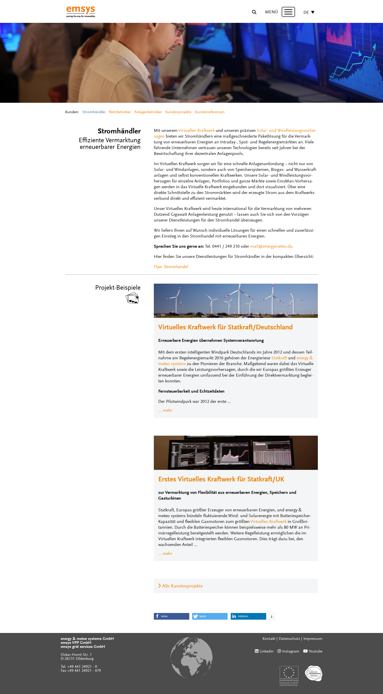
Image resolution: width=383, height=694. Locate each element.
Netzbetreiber (120, 112)
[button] (171, 616)
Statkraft (279, 358)
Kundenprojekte (178, 112)
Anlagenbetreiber (148, 112)
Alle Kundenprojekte (182, 586)
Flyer (171, 267)
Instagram (290, 652)
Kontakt (269, 639)
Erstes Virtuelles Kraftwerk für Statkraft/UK (221, 479)
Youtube (315, 652)
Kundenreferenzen (210, 112)
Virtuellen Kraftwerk (196, 131)
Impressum (312, 639)
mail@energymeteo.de (271, 246)
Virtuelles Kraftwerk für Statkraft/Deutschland (225, 327)
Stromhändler (94, 112)
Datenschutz (289, 639)
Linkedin (267, 652)
